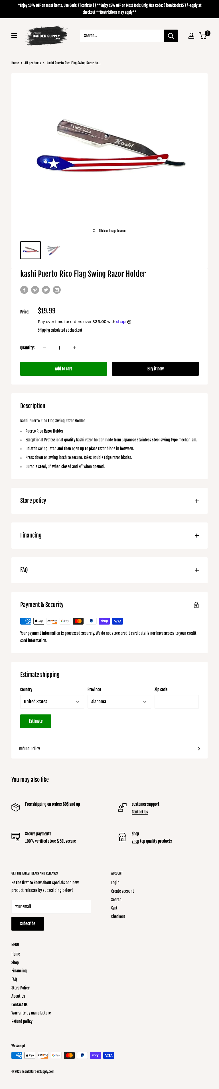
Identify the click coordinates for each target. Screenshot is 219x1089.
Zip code (161, 689)
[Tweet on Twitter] (46, 290)
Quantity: (27, 347)
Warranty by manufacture (31, 1013)
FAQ (14, 979)
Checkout (118, 916)
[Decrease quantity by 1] (44, 348)
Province (94, 689)
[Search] (171, 36)
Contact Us (140, 811)
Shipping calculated (51, 330)
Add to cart (63, 368)
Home (15, 63)
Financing (19, 970)
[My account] (191, 36)
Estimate (35, 721)
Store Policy (20, 987)
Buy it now (155, 368)
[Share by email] (57, 290)
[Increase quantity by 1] (74, 348)
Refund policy (22, 1021)
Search (116, 899)
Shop (15, 962)
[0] (202, 35)
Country (26, 689)
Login (115, 882)
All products (33, 63)
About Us (18, 996)
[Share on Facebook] (24, 290)
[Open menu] (14, 35)
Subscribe (27, 923)
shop (135, 841)
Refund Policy (29, 748)
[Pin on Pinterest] (35, 290)
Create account (122, 891)
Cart (114, 908)
